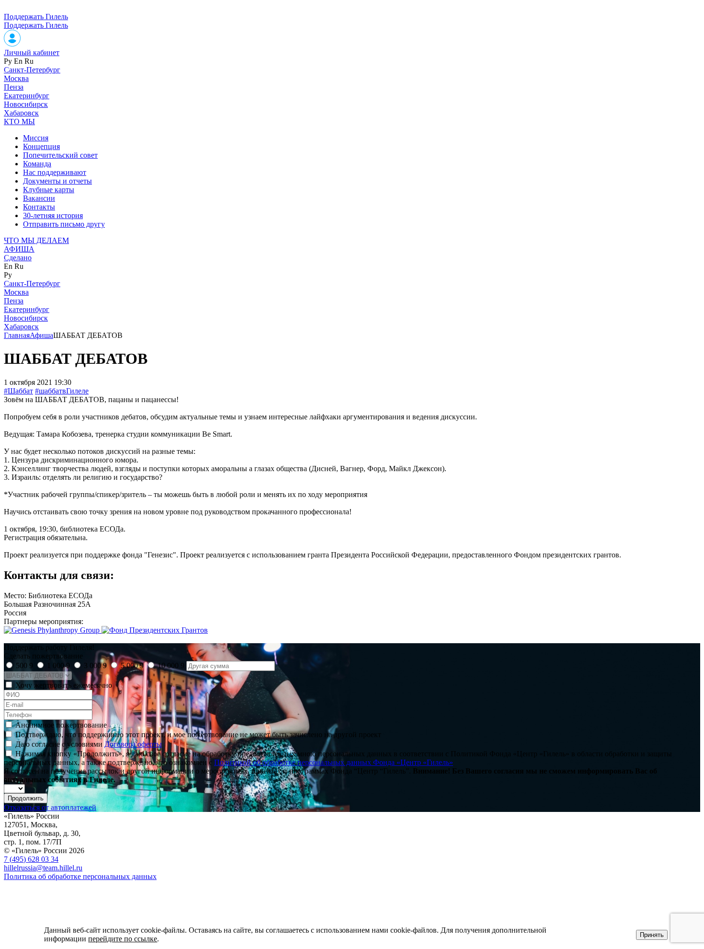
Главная (17, 335)
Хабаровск (21, 113)
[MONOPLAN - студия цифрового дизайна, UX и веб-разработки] (31, 893)
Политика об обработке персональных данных (80, 876)
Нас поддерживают (54, 172)
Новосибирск (26, 104)
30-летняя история (53, 215)
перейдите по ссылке (122, 939)
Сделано (18, 258)
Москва (16, 78)
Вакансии (39, 198)
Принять (652, 934)
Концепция (41, 146)
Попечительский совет (60, 155)
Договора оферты (133, 744)
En (18, 61)
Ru (29, 61)
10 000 (171, 665)
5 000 (132, 665)
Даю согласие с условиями (88, 744)
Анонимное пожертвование (61, 725)
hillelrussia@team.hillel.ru (43, 868)
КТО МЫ (19, 121)
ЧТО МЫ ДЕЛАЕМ (36, 240)
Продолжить (26, 798)
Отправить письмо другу (64, 224)
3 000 (95, 665)
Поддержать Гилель (36, 16)
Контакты (39, 207)
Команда (37, 164)
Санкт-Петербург (32, 70)
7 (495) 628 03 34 (31, 859)
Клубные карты (48, 189)
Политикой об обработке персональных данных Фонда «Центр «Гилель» (333, 762)
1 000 (58, 665)
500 (24, 665)
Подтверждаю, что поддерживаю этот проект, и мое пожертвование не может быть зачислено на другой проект (198, 734)
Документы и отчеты (57, 181)
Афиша (41, 335)
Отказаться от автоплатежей (50, 807)
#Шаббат (18, 391)
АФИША (19, 249)
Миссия (35, 138)
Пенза (13, 87)
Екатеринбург (26, 96)
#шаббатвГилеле (62, 391)
